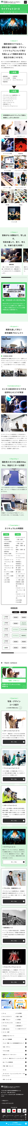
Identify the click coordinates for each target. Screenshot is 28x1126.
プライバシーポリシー (10, 1116)
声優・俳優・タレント (8, 1066)
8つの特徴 (19, 1013)
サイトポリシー (17, 1116)
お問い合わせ (6, 1029)
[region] (14, 263)
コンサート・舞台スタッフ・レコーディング (13, 1058)
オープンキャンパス (8, 1022)
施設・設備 (19, 1016)
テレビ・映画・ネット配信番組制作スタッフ (13, 1043)
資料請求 (18, 1026)
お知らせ (18, 1022)
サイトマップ (23, 1116)
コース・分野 (8, 12)
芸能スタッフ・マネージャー (9, 1054)
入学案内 (18, 1019)
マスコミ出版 (6, 1050)
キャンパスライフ (7, 1016)
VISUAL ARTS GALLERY (7, 1103)
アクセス (5, 1026)
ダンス (4, 1070)
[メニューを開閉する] (25, 2)
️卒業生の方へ (5, 1100)
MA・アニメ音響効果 (8, 1062)
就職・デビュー (6, 1019)
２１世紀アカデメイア (21, 1029)
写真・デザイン (15, 12)
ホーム (4, 1013)
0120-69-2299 (11, 1094)
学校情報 (4, 1116)
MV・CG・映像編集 (7, 1039)
